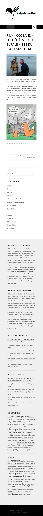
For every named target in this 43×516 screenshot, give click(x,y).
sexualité (10, 447)
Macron (31, 437)
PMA (22, 445)
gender (12, 427)
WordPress (31, 508)
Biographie (9, 192)
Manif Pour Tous (13, 440)
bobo (9, 419)
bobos (13, 419)
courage (23, 422)
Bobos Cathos (20, 419)
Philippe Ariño (16, 445)
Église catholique (21, 450)
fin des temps (16, 424)
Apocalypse (24, 417)
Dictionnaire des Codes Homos (15, 202)
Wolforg (26, 512)
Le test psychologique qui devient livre (19, 155)
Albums (8, 189)
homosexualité (17, 432)
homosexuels (17, 435)
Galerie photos (10, 212)
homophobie (15, 429)
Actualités (9, 185)
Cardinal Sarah (29, 419)
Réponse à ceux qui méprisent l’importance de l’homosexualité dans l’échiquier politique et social (21, 353)
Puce (25, 445)
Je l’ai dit (16, 143)
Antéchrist (15, 416)
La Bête (13, 437)
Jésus (9, 437)
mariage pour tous (22, 442)
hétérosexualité (25, 435)
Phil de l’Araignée (11, 222)
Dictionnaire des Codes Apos (14, 199)
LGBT (18, 437)
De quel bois (31, 157)
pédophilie (30, 445)
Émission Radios (11, 205)
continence (17, 422)
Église (14, 450)
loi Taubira (24, 437)
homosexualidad (29, 430)
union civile (28, 447)
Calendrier (9, 195)
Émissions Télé (11, 208)
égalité (28, 449)
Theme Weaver (29, 510)
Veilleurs (10, 449)
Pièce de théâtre (11, 225)
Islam (33, 435)
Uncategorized (10, 228)
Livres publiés (10, 218)
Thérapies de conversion (19, 447)
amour (9, 416)
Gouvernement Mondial (22, 427)
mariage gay (24, 440)
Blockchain (31, 416)
